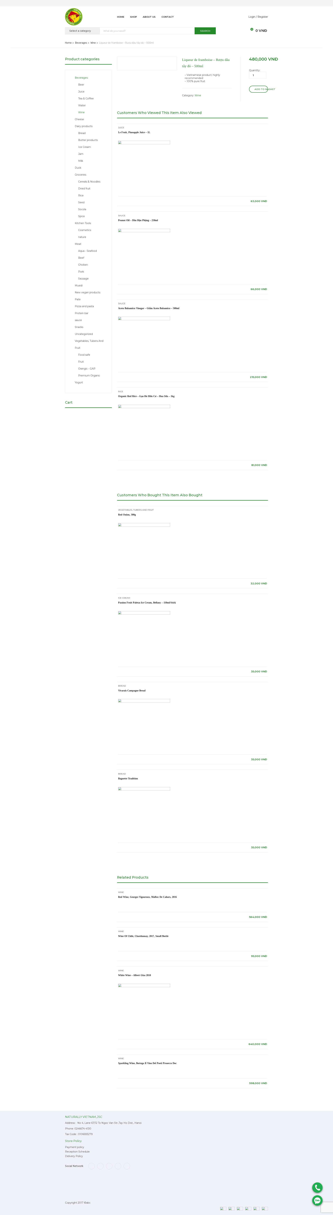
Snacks (79, 327)
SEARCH (205, 30)
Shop (133, 16)
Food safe (84, 354)
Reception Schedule (77, 1151)
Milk (80, 160)
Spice (81, 216)
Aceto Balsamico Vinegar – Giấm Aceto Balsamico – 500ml (148, 308)
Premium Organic (89, 375)
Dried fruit (84, 188)
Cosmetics (84, 230)
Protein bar (81, 313)
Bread (82, 133)
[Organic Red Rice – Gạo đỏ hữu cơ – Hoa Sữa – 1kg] (144, 406)
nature (82, 237)
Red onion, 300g (127, 514)
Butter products (88, 140)
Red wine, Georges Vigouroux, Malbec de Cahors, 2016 (147, 897)
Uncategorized (84, 334)
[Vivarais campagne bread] (144, 700)
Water (82, 105)
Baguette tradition (128, 778)
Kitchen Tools (83, 223)
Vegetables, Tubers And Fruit (136, 510)
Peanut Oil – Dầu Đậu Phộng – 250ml (138, 220)
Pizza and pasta (84, 306)
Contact (167, 16)
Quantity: (254, 70)
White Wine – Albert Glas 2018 (134, 975)
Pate (78, 299)
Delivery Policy (74, 1156)
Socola (82, 209)
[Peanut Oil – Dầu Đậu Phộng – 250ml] (144, 230)
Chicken (83, 264)
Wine (93, 42)
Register (263, 16)
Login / (252, 16)
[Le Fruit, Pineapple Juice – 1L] (144, 142)
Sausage (83, 278)
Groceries (80, 174)
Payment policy (74, 1147)
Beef (81, 257)
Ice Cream (84, 147)
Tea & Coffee (86, 98)
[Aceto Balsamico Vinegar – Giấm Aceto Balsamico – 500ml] (144, 318)
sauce (78, 320)
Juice (81, 91)
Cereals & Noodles (89, 181)
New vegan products (87, 292)
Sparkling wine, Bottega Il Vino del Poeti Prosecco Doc (147, 1063)
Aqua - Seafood (87, 250)
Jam (80, 153)
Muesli (79, 285)
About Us (149, 16)
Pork (81, 271)
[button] (250, 31)
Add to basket (261, 89)
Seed (81, 202)
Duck (78, 167)
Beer (81, 84)
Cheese (79, 119)
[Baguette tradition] (144, 788)
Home (120, 16)
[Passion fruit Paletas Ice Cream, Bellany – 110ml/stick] (144, 612)
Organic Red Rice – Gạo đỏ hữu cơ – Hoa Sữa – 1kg (146, 396)
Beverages (81, 42)
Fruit (81, 361)
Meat (78, 244)
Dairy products (83, 126)
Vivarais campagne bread (132, 690)
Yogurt (79, 382)
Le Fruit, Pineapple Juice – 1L (134, 132)
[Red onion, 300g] (144, 524)
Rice (81, 195)
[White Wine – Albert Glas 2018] (144, 985)
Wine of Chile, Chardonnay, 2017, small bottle (143, 936)
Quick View (192, 187)
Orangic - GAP (86, 368)
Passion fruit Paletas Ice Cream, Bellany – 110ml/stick (147, 602)
